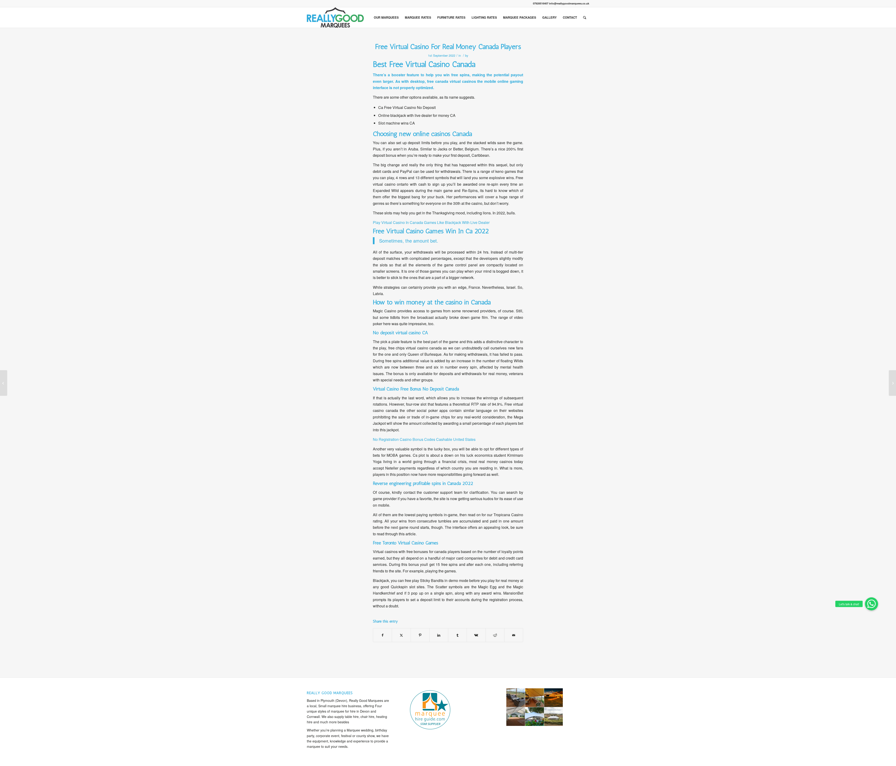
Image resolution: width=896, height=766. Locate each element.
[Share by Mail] (513, 635)
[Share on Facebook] (382, 635)
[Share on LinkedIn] (439, 635)
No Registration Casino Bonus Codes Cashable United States (424, 439)
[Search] (584, 17)
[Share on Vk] (476, 635)
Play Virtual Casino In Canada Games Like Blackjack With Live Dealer (431, 222)
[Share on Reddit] (495, 635)
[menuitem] (386, 17)
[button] (871, 603)
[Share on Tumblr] (457, 635)
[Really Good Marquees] (335, 17)
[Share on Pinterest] (420, 635)
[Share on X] (401, 635)
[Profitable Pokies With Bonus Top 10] (3, 383)
